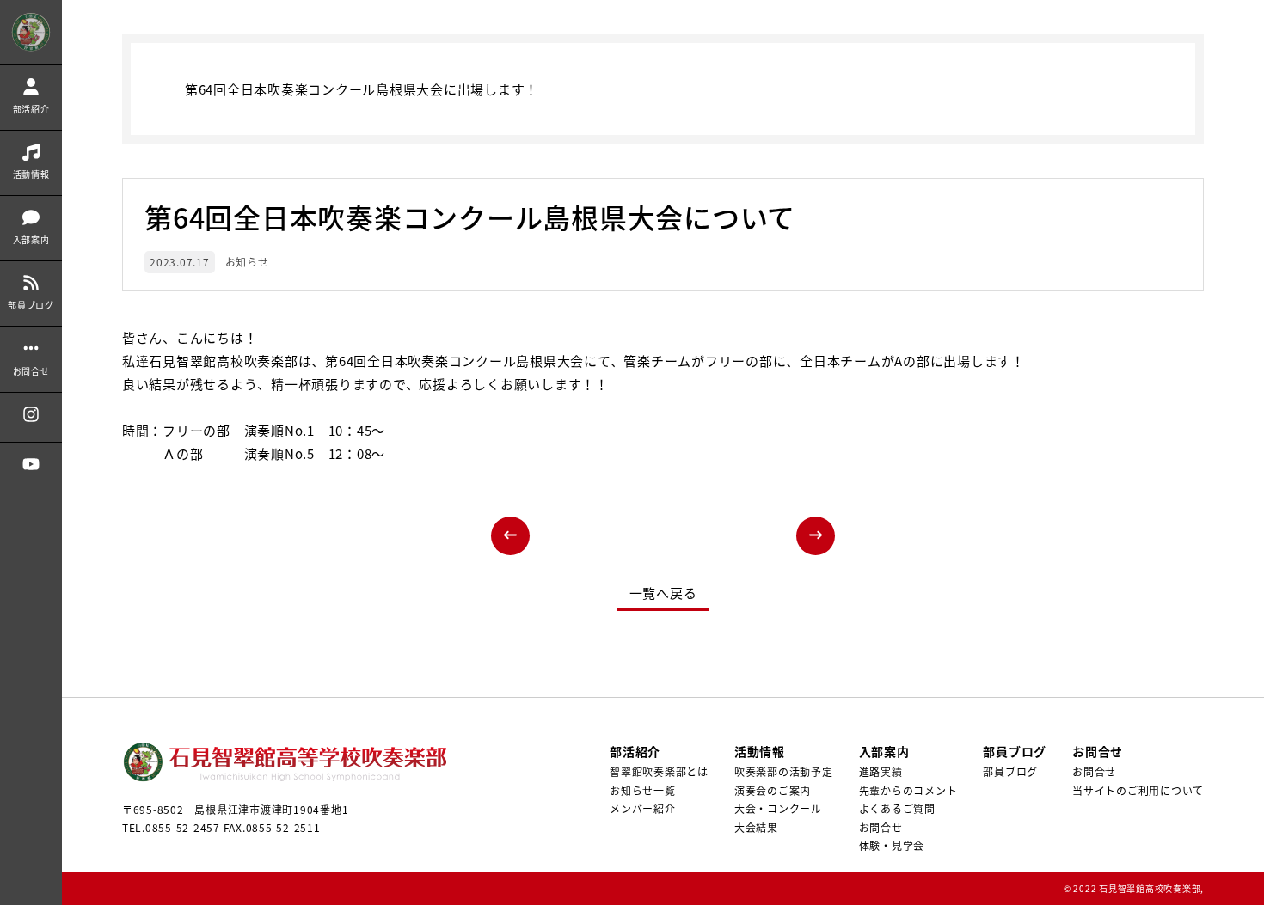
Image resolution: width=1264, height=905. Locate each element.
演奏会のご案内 (772, 790)
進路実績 (881, 771)
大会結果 (756, 827)
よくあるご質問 (897, 808)
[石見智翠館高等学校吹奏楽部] (31, 32)
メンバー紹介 (643, 808)
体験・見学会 (892, 845)
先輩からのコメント (908, 790)
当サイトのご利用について (1138, 790)
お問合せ (881, 827)
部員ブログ (1010, 771)
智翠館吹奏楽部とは (659, 771)
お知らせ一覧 (643, 790)
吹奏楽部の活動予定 (783, 771)
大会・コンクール (778, 808)
